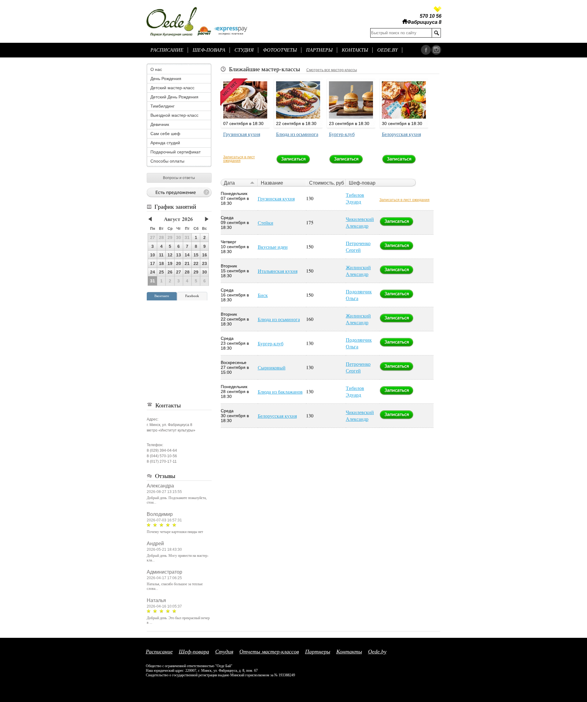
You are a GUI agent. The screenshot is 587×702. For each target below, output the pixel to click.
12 (170, 254)
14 (187, 254)
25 (161, 272)
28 (187, 272)
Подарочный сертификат (175, 152)
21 (187, 263)
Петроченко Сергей (358, 246)
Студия (244, 50)
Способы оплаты (167, 161)
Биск (263, 295)
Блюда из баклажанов (280, 391)
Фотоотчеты (280, 50)
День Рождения (165, 78)
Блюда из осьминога (297, 134)
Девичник (159, 124)
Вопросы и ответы (179, 178)
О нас (156, 69)
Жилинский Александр (358, 270)
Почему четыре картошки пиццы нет (175, 532)
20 (178, 263)
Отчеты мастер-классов (269, 652)
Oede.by (387, 50)
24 (152, 272)
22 (196, 263)
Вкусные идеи (273, 247)
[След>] (203, 219)
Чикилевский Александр (360, 222)
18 (161, 263)
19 (170, 263)
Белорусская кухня (401, 134)
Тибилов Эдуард (355, 198)
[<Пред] (153, 219)
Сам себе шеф (165, 133)
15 (196, 254)
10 (152, 254)
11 (161, 254)
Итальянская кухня (277, 271)
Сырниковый (272, 367)
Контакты (355, 50)
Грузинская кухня (241, 134)
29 (196, 272)
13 (178, 254)
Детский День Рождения (174, 97)
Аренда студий (165, 142)
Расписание (166, 50)
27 (178, 272)
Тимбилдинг (162, 106)
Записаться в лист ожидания (239, 159)
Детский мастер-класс (172, 87)
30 (204, 272)
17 (152, 263)
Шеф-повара (209, 50)
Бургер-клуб (342, 134)
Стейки (265, 222)
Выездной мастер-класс (174, 115)
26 (170, 272)
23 (204, 263)
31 (152, 280)
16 (204, 254)
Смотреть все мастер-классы (331, 70)
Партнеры (319, 50)
